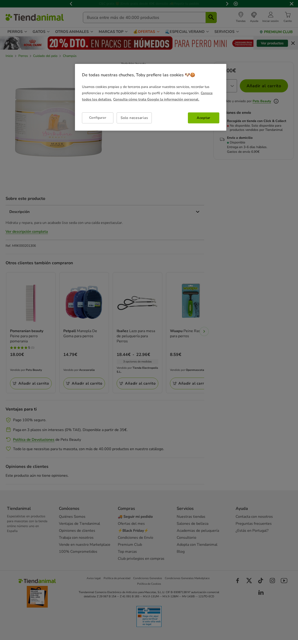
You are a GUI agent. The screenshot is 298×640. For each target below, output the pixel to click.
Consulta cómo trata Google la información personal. (156, 99)
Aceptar (203, 117)
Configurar (97, 117)
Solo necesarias (134, 117)
